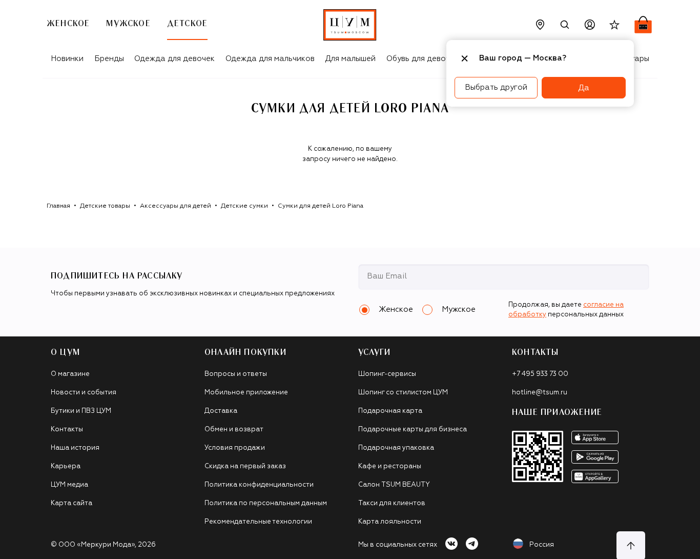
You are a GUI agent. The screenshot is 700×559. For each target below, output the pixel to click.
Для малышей (350, 59)
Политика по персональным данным (265, 503)
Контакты (67, 429)
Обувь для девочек (422, 59)
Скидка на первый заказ (245, 466)
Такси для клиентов (391, 503)
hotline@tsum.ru (539, 392)
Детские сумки (244, 206)
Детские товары (105, 206)
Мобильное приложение (246, 392)
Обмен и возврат (233, 429)
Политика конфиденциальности (259, 485)
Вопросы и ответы (235, 374)
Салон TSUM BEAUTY (394, 485)
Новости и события (83, 392)
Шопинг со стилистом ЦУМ (403, 392)
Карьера (65, 466)
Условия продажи (234, 448)
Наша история (75, 448)
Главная (58, 206)
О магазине (70, 374)
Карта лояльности (389, 521)
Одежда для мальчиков (270, 59)
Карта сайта (71, 503)
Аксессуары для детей (175, 206)
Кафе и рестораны (389, 466)
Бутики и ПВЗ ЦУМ (81, 411)
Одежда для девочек (174, 59)
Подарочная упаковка (396, 448)
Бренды (109, 59)
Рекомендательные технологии (258, 521)
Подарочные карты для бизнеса (412, 429)
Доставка (220, 411)
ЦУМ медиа (69, 485)
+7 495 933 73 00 (540, 374)
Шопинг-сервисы (387, 374)
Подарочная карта (390, 411)
